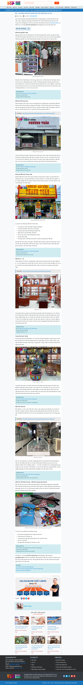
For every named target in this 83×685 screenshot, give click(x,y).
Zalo (18, 664)
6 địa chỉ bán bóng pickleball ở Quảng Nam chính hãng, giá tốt (53, 628)
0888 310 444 (13, 664)
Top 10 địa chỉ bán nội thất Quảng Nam (25, 566)
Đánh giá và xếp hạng (36, 667)
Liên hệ (33, 662)
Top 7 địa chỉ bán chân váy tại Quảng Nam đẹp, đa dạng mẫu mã (37, 647)
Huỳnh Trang (19, 16)
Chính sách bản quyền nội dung (63, 667)
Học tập (32, 7)
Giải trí (52, 7)
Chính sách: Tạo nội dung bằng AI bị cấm (66, 669)
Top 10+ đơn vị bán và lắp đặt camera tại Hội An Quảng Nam (29, 568)
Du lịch (20, 7)
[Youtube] (72, 676)
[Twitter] (66, 676)
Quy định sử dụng (60, 660)
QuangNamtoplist (10, 10)
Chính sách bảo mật (61, 662)
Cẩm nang (73, 7)
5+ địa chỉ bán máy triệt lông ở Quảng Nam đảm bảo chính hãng (37, 628)
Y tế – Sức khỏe (59, 7)
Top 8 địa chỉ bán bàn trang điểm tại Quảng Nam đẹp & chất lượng (54, 647)
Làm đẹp (37, 7)
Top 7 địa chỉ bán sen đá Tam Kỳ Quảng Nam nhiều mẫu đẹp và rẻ (21, 647)
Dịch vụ (15, 7)
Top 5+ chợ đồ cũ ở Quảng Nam (23, 570)
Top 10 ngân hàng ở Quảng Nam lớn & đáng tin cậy (21, 627)
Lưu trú (26, 7)
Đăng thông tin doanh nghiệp (38, 669)
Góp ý (32, 664)
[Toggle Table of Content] (27, 29)
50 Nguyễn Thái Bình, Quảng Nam (18, 663)
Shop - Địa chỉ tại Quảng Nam (22, 10)
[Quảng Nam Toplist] (14, 3)
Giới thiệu (33, 660)
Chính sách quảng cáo (61, 664)
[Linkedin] (69, 676)
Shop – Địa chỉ (44, 7)
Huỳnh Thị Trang (18, 668)
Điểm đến (67, 7)
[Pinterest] (74, 676)
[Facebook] (64, 676)
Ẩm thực (9, 7)
